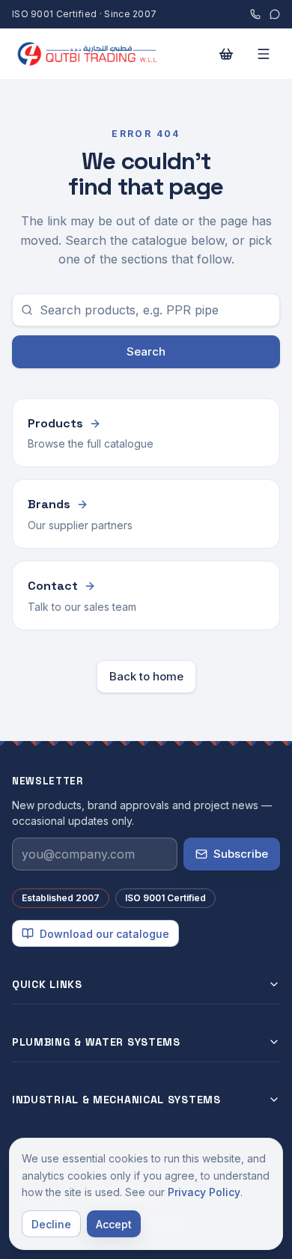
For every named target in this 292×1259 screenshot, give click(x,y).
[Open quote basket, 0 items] (226, 53)
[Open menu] (263, 53)
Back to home (146, 676)
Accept (114, 1224)
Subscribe (240, 854)
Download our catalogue (104, 933)
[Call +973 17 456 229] (255, 14)
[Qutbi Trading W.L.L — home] (105, 54)
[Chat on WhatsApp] (275, 14)
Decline (51, 1224)
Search (146, 351)
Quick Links (47, 984)
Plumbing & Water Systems (96, 1042)
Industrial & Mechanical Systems (116, 1099)
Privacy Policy (204, 1192)
